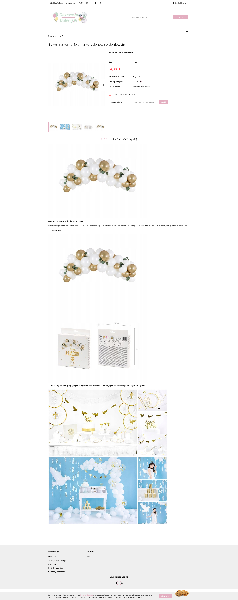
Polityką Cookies (86, 595)
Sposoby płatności (56, 572)
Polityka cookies (55, 568)
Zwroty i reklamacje (57, 560)
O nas (87, 557)
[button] (54, 552)
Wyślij (163, 102)
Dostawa (52, 557)
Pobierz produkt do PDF (124, 94)
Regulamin (53, 564)
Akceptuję (165, 596)
